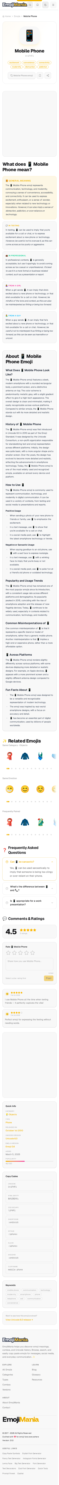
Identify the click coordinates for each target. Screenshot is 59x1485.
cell (21, 1298)
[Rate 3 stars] (20, 953)
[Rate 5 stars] (32, 953)
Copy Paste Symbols (11, 1453)
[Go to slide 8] (35, 768)
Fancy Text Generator (11, 1458)
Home (8, 16)
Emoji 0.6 (10, 1146)
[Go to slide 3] (16, 768)
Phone (9, 1122)
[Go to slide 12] (51, 768)
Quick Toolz (43, 1468)
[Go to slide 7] (31, 768)
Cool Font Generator (27, 1468)
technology (45, 1290)
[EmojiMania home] (14, 5)
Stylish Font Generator (31, 1453)
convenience (12, 1303)
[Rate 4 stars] (26, 953)
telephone (11, 1298)
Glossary (36, 1374)
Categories (7, 1374)
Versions (6, 1389)
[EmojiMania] (29, 1340)
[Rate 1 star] (8, 953)
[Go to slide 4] (19, 768)
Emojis (17, 16)
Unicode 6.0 (11, 1138)
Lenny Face (7, 1463)
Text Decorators (9, 1468)
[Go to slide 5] (23, 768)
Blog (34, 1369)
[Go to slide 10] (43, 768)
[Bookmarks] (37, 5)
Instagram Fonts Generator (34, 1458)
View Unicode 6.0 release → (19, 1319)
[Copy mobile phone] (47, 1268)
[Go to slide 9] (39, 768)
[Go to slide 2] (12, 768)
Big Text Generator (22, 1463)
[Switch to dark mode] (45, 5)
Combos (6, 1384)
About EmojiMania (11, 1402)
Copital (20, 1473)
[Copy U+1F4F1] (47, 1185)
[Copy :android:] (47, 1221)
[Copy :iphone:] (47, 1233)
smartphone (25, 1294)
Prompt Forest (8, 1473)
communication (29, 1290)
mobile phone (13, 1290)
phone (37, 1294)
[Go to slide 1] (8, 768)
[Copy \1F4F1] (47, 1209)
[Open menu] (53, 5)
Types (5, 1379)
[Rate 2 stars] (14, 953)
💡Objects (11, 1114)
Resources (37, 1379)
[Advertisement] (29, 123)
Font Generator (39, 1463)
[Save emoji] (40, 75)
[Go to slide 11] (47, 768)
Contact (6, 1407)
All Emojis (7, 1369)
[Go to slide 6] (27, 768)
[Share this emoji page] (47, 75)
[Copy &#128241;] (47, 1197)
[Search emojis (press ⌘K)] (30, 5)
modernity (11, 1294)
